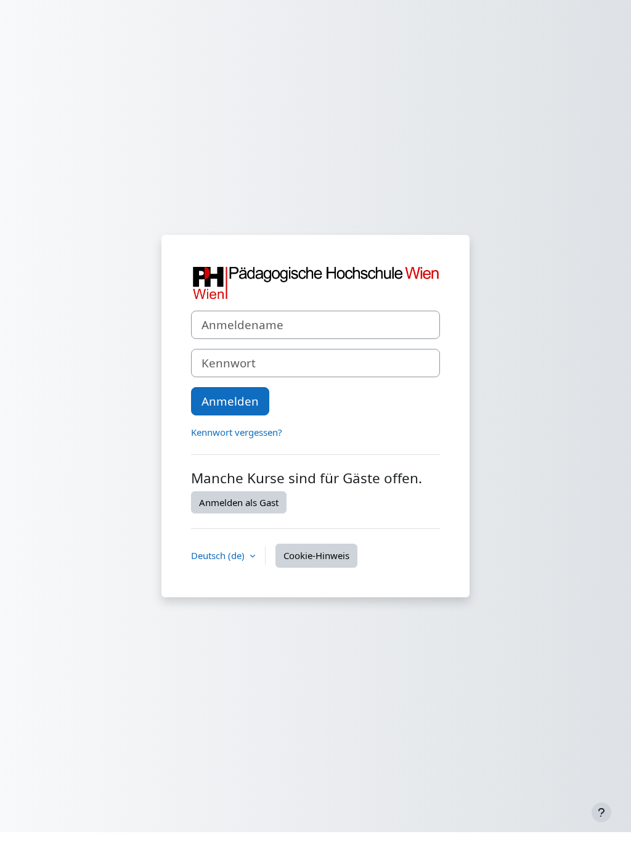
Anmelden (230, 401)
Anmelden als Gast (239, 502)
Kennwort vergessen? (236, 432)
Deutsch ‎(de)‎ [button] (219, 555)
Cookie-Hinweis (316, 555)
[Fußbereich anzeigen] (601, 812)
